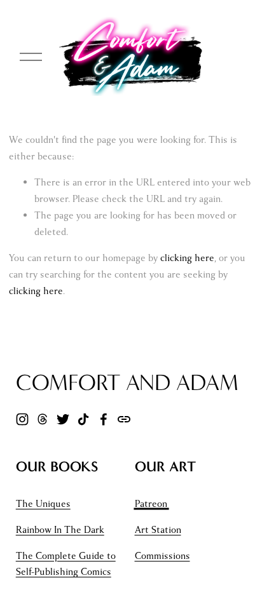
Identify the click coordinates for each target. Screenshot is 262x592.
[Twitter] (63, 419)
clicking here (187, 258)
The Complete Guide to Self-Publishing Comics (66, 564)
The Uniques (43, 503)
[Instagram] (22, 419)
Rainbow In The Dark (60, 529)
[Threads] (42, 419)
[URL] (124, 419)
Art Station (158, 529)
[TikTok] (83, 419)
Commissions (162, 555)
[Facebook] (103, 419)
